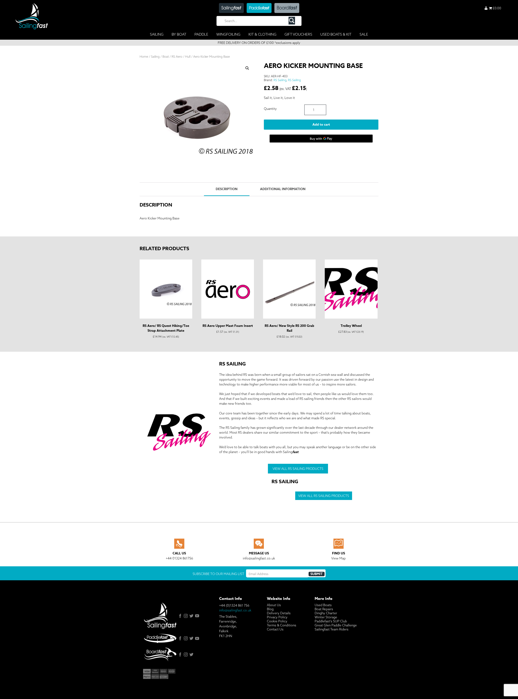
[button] (247, 68)
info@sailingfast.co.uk (235, 610)
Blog (270, 609)
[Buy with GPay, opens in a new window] (321, 139)
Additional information (283, 189)
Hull (187, 56)
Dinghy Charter (326, 613)
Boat (165, 56)
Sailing (155, 56)
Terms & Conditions (281, 625)
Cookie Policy (277, 621)
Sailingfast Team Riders (331, 629)
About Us (274, 605)
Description (227, 189)
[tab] (226, 189)
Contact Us (275, 629)
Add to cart (321, 124)
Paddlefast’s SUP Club (331, 621)
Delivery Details (279, 613)
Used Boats (323, 605)
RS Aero (177, 56)
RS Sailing (280, 80)
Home (144, 56)
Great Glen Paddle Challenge (336, 625)
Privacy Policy (277, 617)
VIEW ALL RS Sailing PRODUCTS (298, 469)
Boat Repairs (324, 609)
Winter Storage (326, 617)
